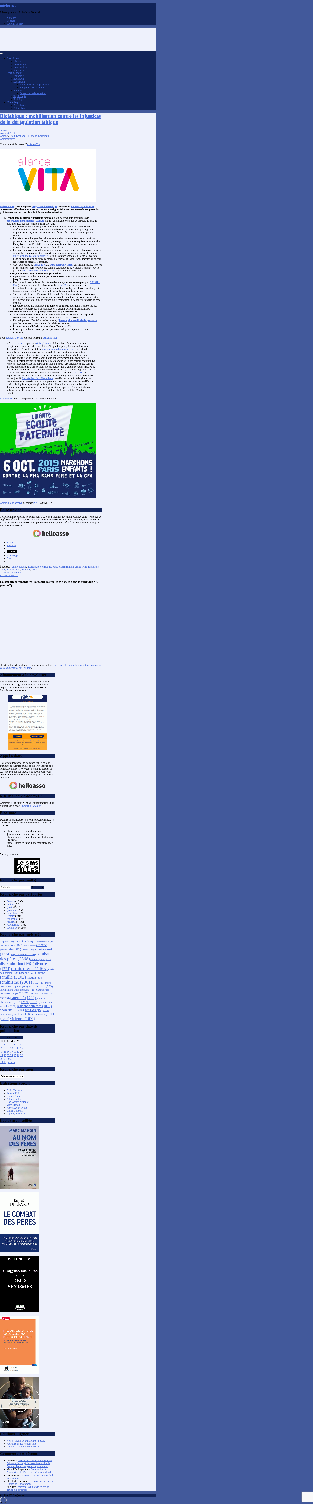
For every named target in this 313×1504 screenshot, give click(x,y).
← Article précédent (10, 572)
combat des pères (49, 566)
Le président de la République (37, 378)
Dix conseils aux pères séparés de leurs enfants (30, 1482)
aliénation (23, 941)
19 (18, 1051)
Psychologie (19, 96)
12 (18, 1048)
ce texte (18, 343)
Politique (17, 90)
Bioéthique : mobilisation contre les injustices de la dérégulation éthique (50, 119)
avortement (33, 566)
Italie (22, 986)
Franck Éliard (14, 1096)
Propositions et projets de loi (34, 84)
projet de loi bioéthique (44, 206)
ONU (5, 998)
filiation (35, 977)
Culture (10, 904)
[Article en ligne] (19, 1187)
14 (1, 1051)
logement (8, 989)
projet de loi (40, 264)
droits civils (81, 566)
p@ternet (8, 5)
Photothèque (19, 105)
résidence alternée (34, 1006)
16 (8, 1051)
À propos (11, 17)
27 (21, 1055)
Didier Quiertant (15, 1110)
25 (15, 1055)
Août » (11, 1062)
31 (11, 1058)
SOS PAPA (33, 1010)
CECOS (78, 372)
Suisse (11, 1015)
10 (11, 1048)
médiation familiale (40, 993)
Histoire (17, 61)
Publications (19, 108)
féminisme (93, 566)
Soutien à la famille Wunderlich (23, 1446)
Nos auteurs (19, 64)
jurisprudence (40, 986)
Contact (11, 20)
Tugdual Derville (14, 337)
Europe (44, 972)
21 (1, 1055)
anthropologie (19, 566)
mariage (17, 993)
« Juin (3, 1062)
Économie (18, 75)
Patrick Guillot (14, 1099)
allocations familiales (44, 942)
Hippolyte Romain (16, 1113)
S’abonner (18, 70)
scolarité (12, 1010)
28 (1, 1058)
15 (5, 1051)
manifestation (13, 569)
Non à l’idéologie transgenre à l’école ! (26, 1440)
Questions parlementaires (33, 93)
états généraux (43, 343)
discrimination (66, 566)
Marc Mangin (14, 1104)
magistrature (25, 989)
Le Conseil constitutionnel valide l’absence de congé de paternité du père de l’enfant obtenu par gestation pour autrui (29, 1463)
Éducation (18, 78)
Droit (12, 136)
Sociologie (18, 99)
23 (8, 1055)
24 (11, 1055)
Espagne (27, 972)
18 (15, 1051)
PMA (34, 569)
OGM (63, 285)
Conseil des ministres (82, 206)
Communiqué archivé (11, 502)
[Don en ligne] (51, 537)
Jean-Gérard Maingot (17, 1101)
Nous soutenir (20, 67)
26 (18, 1055)
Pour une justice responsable (21, 1443)
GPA (2, 569)
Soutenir (31, 805)
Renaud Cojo (13, 1093)
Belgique (17, 955)
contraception (40, 959)
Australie (30, 945)
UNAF (40, 1014)
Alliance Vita (33, 144)
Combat (4, 136)
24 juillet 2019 (7, 133)
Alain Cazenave (15, 1090)
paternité (26, 569)
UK (25, 1014)
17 (11, 1051)
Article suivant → (9, 575)
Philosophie (13, 918)
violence (22, 1018)
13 (21, 1048)
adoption (7, 941)
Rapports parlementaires (32, 87)
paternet (4, 130)
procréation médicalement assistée (25, 220)
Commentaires (7, 138)
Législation (19, 81)
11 (15, 1048)
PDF (35, 502)
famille (13, 977)
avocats (28, 949)
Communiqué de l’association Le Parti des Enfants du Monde (29, 1471)
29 (5, 1058)
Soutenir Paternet (15, 23)
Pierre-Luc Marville (17, 1107)
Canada (29, 954)
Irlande (11, 987)
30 (8, 1058)
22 (5, 1055)
